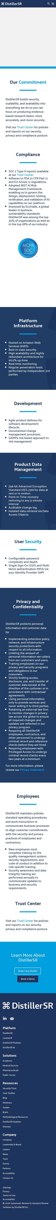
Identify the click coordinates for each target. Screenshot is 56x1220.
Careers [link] (6, 1149)
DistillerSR (8, 1033)
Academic (7, 1061)
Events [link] (6, 1163)
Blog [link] (5, 1098)
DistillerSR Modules (12, 1043)
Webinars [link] (7, 1103)
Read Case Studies (27, 971)
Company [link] (7, 1140)
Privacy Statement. (32, 769)
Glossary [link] (7, 1126)
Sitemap (7, 1187)
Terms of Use (9, 1195)
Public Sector (9, 1075)
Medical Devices (10, 1065)
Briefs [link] (5, 1112)
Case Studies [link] (9, 1093)
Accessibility (9, 1199)
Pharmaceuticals (10, 1070)
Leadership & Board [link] (12, 1144)
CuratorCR (7, 1038)
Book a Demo (28, 979)
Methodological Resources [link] (15, 1117)
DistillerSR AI (9, 1047)
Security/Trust (9, 1088)
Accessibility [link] (9, 1173)
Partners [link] (7, 1168)
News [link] (5, 1154)
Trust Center (25, 127)
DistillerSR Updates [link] (12, 1122)
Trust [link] (5, 1159)
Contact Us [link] (8, 1178)
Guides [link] (6, 1107)
